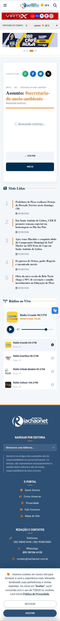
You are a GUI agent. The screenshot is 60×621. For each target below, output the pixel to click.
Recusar (30, 604)
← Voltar (30, 155)
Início (8, 87)
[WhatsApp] (25, 74)
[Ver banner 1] (24, 51)
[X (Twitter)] (48, 74)
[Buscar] (55, 5)
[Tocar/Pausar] (10, 329)
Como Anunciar (32, 496)
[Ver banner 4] (35, 51)
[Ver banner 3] (32, 51)
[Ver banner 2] (27, 51)
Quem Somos (32, 490)
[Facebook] (33, 74)
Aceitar (30, 613)
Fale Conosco (32, 509)
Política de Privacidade (36, 594)
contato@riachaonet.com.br (32, 558)
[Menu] (5, 5)
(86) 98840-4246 (22, 542)
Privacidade (32, 503)
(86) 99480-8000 (42, 542)
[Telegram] (41, 74)
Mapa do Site (32, 516)
